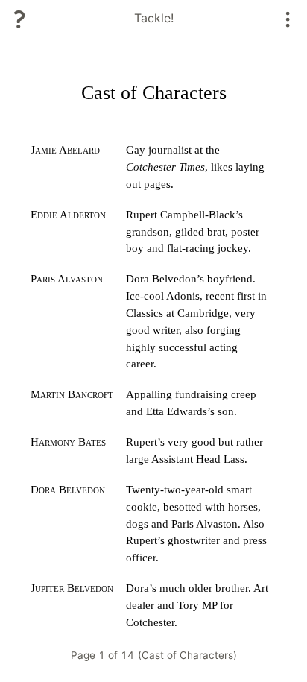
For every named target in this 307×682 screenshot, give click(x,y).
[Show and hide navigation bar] (288, 19)
